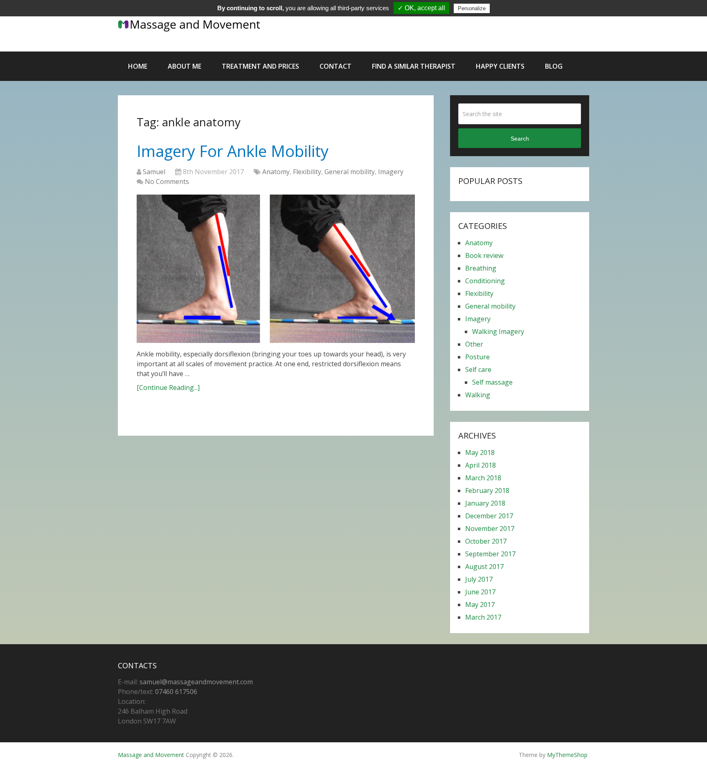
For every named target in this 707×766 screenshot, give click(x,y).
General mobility (349, 171)
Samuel (154, 171)
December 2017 (489, 515)
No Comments (167, 181)
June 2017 (480, 591)
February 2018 (487, 490)
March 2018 (483, 477)
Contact (335, 66)
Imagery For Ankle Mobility (233, 150)
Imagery (390, 171)
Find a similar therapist (413, 66)
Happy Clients (500, 66)
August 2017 (484, 566)
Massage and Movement (151, 755)
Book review (484, 255)
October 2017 (486, 541)
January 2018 (485, 503)
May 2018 (480, 452)
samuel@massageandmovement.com (196, 681)
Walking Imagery (498, 331)
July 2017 (479, 579)
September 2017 (490, 553)
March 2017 (483, 617)
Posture (477, 356)
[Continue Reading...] (168, 387)
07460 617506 (176, 691)
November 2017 (489, 528)
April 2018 (480, 465)
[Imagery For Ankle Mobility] (276, 269)
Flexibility (307, 171)
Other (474, 344)
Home (137, 66)
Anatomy (276, 171)
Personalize (472, 8)
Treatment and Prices (260, 66)
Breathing (480, 268)
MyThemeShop (567, 755)
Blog (554, 66)
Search (520, 138)
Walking (477, 394)
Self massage (492, 382)
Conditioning (485, 280)
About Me (184, 66)
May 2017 (480, 604)
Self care (478, 369)
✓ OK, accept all (421, 7)
